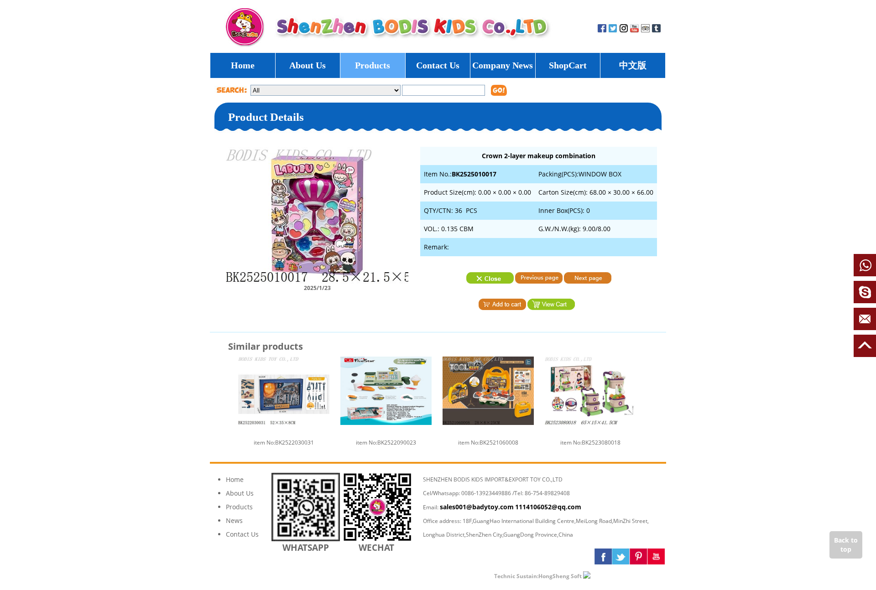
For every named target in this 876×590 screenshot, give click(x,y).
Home (243, 65)
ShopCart (568, 65)
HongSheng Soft (560, 576)
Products (372, 65)
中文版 (633, 65)
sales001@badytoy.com (477, 506)
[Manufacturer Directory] (613, 575)
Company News (502, 65)
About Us (307, 65)
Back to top (846, 545)
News (234, 520)
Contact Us (437, 65)
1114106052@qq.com (548, 506)
